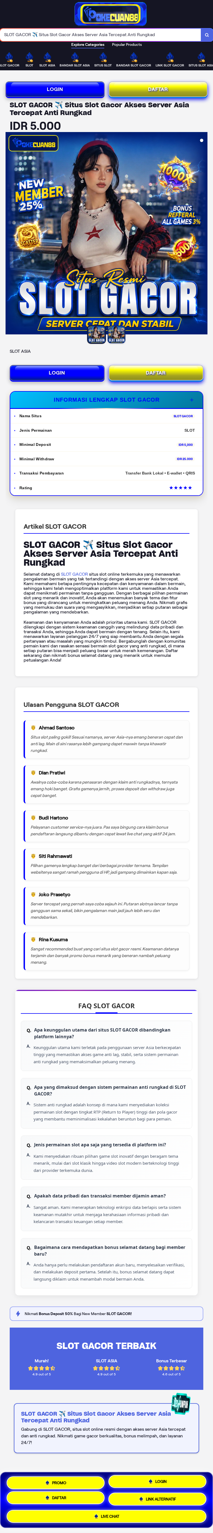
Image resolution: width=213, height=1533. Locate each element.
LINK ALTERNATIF (161, 1500)
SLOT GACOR (74, 574)
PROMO (59, 1481)
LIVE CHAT (110, 1516)
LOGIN (55, 89)
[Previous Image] (10, 234)
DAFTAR (158, 89)
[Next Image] (203, 234)
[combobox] (100, 35)
